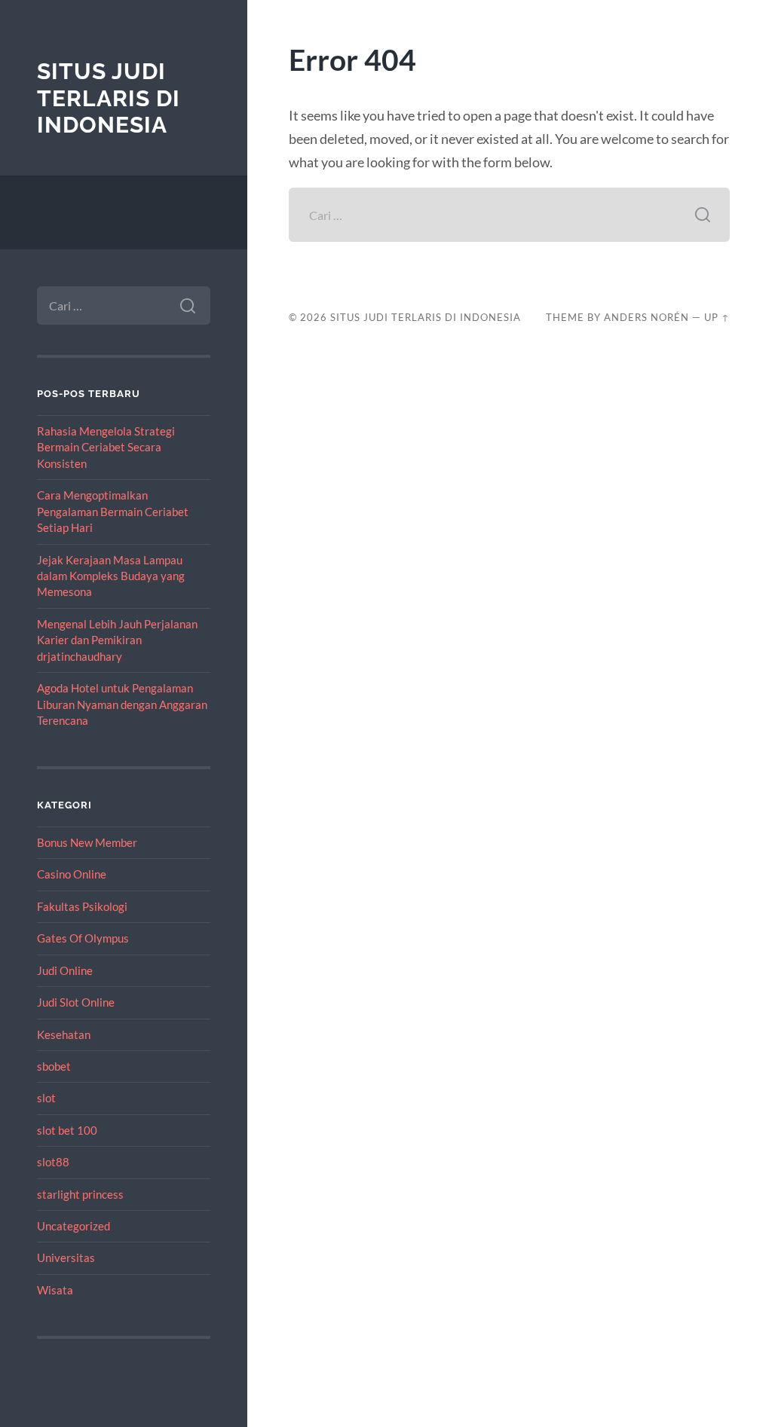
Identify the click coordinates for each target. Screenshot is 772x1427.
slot (46, 1098)
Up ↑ (717, 317)
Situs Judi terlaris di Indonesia (108, 98)
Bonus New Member (87, 842)
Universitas (66, 1257)
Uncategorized (73, 1226)
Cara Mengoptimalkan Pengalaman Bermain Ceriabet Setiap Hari (112, 511)
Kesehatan (63, 1034)
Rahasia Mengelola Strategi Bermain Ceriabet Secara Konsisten (106, 447)
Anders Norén (646, 317)
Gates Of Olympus (83, 938)
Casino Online (71, 874)
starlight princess (80, 1194)
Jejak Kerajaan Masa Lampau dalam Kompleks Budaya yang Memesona (111, 576)
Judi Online (65, 970)
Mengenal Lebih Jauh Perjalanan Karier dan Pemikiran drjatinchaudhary (117, 640)
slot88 (53, 1162)
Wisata (55, 1290)
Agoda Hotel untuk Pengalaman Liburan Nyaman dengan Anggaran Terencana (122, 704)
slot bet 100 (67, 1130)
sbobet (54, 1066)
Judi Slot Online (76, 1002)
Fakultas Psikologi (82, 906)
